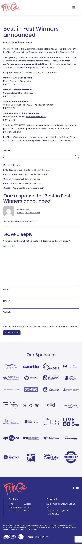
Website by (32, 536)
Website (7, 312)
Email (6, 301)
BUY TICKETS (9, 84)
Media (27, 510)
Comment (9, 246)
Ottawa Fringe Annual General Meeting (21, 179)
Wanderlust (25, 81)
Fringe (12, 504)
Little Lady (28, 93)
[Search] (75, 156)
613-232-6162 (52, 513)
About (27, 507)
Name (6, 289)
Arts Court (14, 510)
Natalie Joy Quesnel (53, 49)
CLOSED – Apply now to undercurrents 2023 (24, 188)
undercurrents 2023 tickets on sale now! (22, 183)
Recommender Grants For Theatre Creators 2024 (27, 174)
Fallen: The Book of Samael (40, 104)
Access (27, 504)
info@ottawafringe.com (57, 510)
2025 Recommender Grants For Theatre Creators (27, 170)
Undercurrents (15, 507)
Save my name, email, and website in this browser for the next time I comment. (41, 326)
